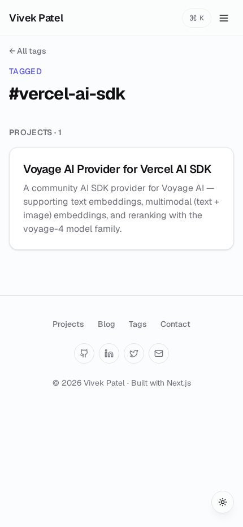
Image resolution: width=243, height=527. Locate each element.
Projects (68, 324)
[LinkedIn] (109, 353)
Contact (175, 324)
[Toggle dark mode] (222, 502)
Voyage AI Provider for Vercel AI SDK (117, 169)
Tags (138, 324)
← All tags (27, 51)
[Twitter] (134, 353)
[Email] (159, 353)
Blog (106, 324)
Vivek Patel (36, 17)
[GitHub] (84, 353)
